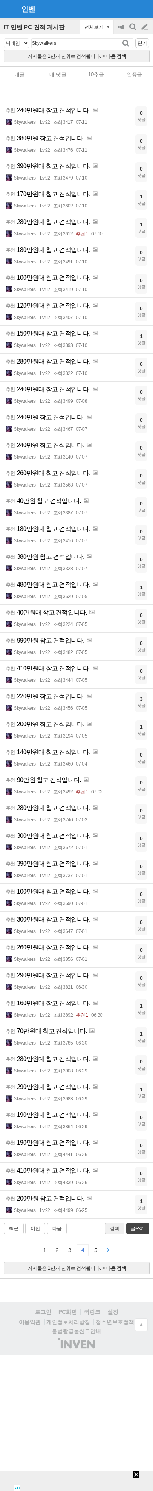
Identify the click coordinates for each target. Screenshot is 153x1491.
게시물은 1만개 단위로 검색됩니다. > (77, 56)
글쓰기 (145, 27)
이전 (35, 1228)
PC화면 (67, 1312)
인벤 (28, 9)
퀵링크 (92, 1312)
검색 (114, 1228)
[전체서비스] (144, 8)
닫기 (142, 43)
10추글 (96, 74)
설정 (112, 1312)
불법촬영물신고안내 (76, 1331)
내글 (20, 74)
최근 (13, 1228)
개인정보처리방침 (68, 1322)
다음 (57, 1228)
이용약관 (30, 1322)
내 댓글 (57, 74)
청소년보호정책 (115, 1322)
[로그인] (130, 8)
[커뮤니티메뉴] (8, 8)
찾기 (126, 43)
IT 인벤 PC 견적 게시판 (34, 27)
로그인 (43, 1312)
